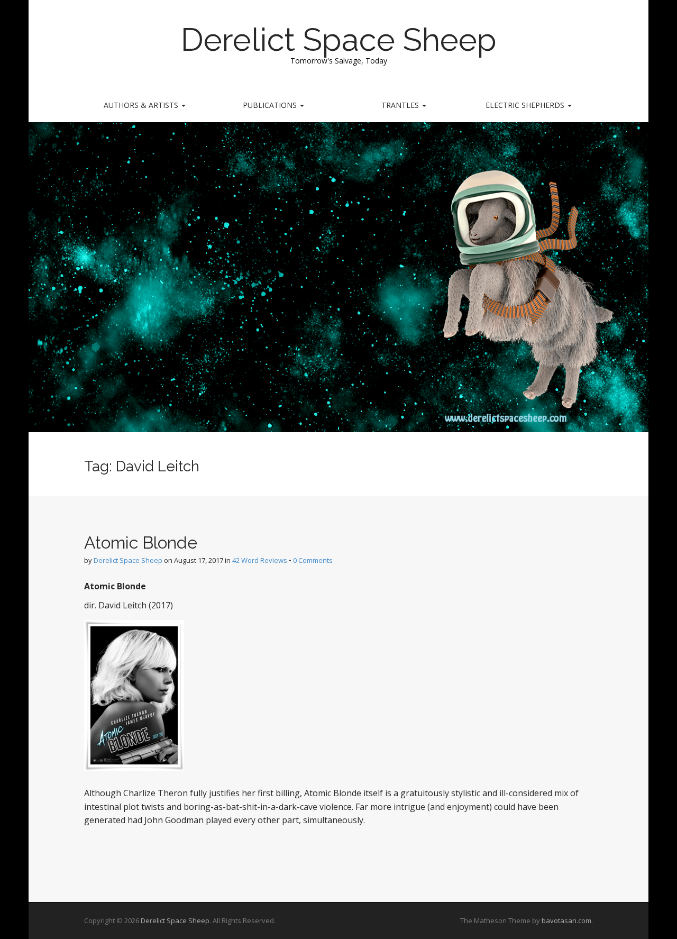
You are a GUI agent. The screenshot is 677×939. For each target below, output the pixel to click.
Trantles (401, 105)
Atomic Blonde (140, 542)
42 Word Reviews (259, 560)
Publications (271, 105)
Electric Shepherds (526, 105)
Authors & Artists (142, 105)
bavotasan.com (566, 920)
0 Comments (313, 560)
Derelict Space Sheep (339, 39)
